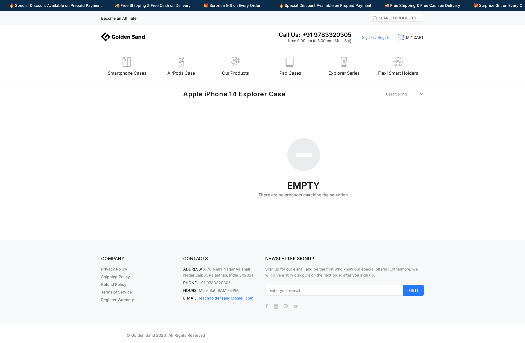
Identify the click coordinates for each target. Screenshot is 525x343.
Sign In (368, 37)
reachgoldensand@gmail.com (226, 298)
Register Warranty (117, 299)
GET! (413, 290)
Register (385, 37)
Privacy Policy (114, 269)
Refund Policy (113, 284)
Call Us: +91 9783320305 (315, 34)
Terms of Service (116, 292)
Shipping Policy (115, 276)
